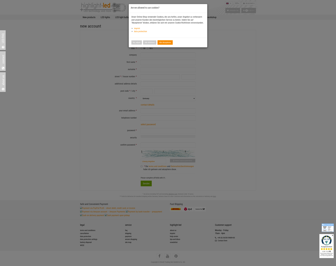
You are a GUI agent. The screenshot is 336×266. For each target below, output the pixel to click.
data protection (140, 31)
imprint (137, 28)
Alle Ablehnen (150, 42)
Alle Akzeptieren (165, 42)
